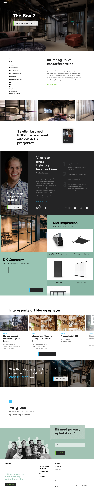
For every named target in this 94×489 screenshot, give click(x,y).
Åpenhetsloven (59, 483)
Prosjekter (68, 2)
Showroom (52, 2)
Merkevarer (60, 2)
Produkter (57, 463)
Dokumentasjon (59, 481)
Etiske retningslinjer (60, 486)
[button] (91, 333)
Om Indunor (44, 2)
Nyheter (57, 478)
